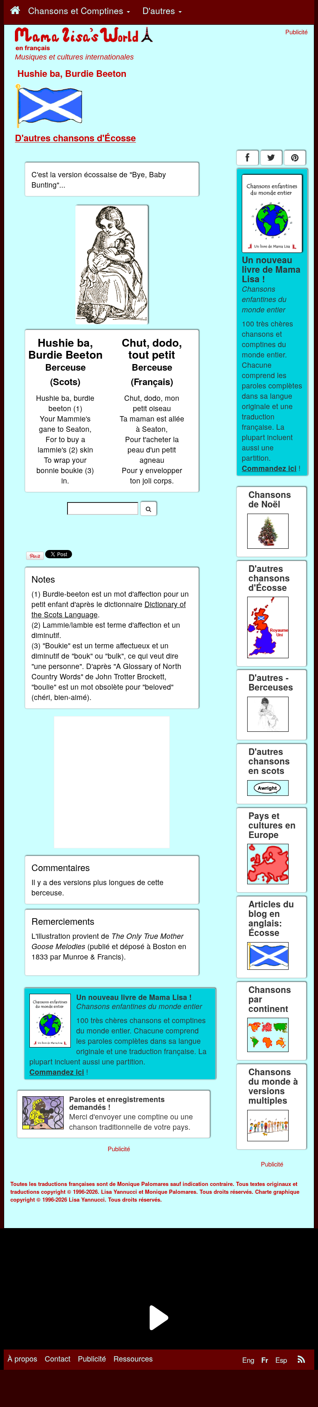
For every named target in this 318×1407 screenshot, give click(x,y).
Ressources (133, 1358)
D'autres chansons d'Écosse (75, 137)
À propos (22, 1358)
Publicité (92, 1358)
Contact (57, 1358)
